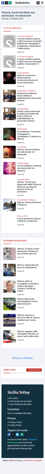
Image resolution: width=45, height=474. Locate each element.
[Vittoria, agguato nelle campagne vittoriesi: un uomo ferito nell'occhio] (22, 337)
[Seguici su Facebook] (2, 2)
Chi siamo (13, 398)
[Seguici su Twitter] (6, 2)
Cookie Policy (15, 425)
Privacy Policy (15, 422)
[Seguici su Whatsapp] (10, 2)
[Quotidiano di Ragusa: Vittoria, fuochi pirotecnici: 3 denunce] (22, 206)
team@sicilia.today (23, 413)
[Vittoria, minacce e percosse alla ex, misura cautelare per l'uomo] (22, 321)
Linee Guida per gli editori (20, 404)
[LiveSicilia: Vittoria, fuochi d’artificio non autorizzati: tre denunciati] (22, 153)
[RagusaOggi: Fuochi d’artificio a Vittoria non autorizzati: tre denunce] (22, 169)
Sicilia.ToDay (22, 2)
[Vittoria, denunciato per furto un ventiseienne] (22, 271)
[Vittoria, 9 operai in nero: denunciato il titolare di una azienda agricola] (22, 255)
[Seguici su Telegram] (17, 434)
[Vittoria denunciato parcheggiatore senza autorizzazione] (22, 305)
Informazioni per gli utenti (20, 401)
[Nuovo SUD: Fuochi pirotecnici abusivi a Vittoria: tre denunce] (22, 222)
